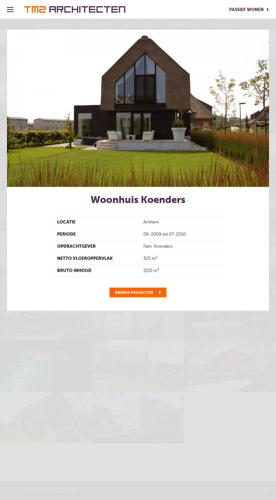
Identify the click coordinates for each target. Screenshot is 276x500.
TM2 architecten (74, 9)
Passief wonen (246, 9)
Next (261, 108)
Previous (15, 108)
